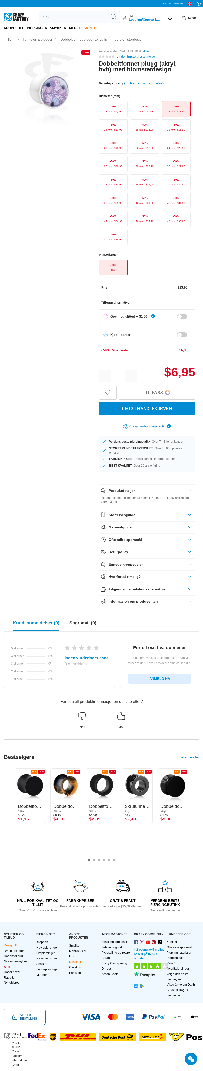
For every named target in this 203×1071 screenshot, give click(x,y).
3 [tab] (99, 860)
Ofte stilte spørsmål (179, 947)
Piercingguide (176, 958)
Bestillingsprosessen (115, 942)
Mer (72, 28)
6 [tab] (113, 860)
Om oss (107, 968)
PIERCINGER (37, 28)
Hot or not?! (12, 972)
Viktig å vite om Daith (181, 984)
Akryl (147, 51)
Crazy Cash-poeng (114, 963)
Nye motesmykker (16, 961)
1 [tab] (89, 860)
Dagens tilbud (13, 956)
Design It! (88, 28)
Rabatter (10, 977)
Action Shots (110, 974)
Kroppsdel (14, 28)
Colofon (17, 1043)
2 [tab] (94, 860)
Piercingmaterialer (179, 952)
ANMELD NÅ (159, 679)
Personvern (19, 1037)
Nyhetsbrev (11, 982)
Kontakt (172, 942)
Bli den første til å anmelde (135, 56)
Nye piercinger (14, 951)
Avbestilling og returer (116, 952)
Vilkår (15, 1034)
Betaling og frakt (112, 947)
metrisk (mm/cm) (173, 3)
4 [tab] (104, 860)
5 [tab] (108, 860)
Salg (7, 967)
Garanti (106, 958)
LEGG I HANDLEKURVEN (147, 408)
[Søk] (113, 17)
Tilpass (154, 392)
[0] (170, 18)
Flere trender (188, 757)
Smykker (58, 28)
